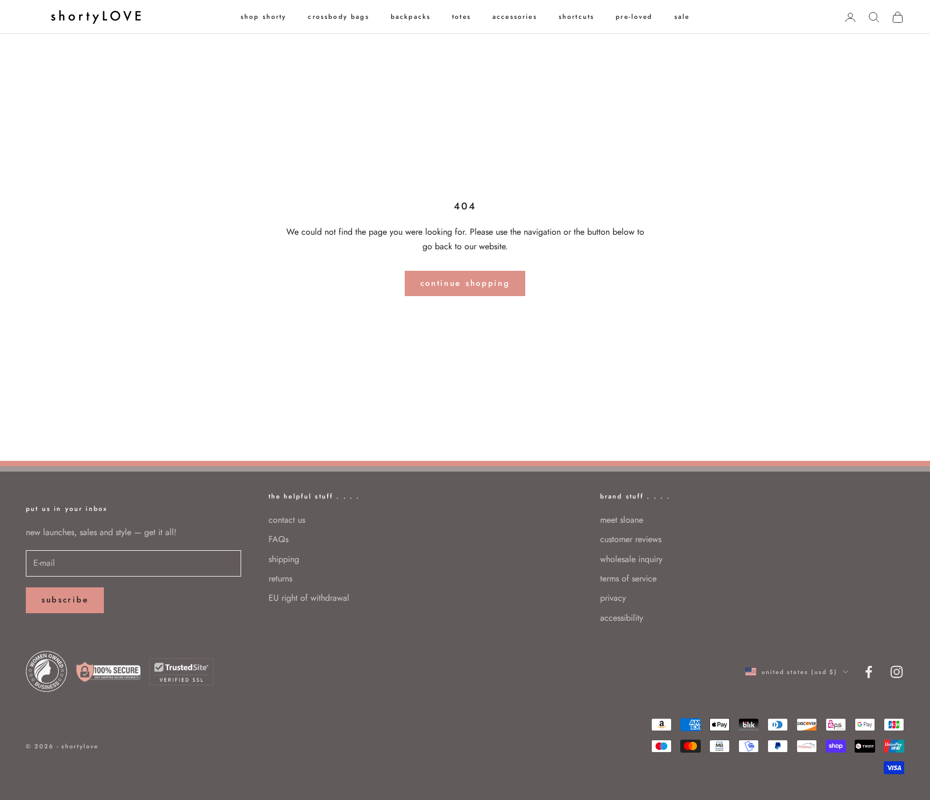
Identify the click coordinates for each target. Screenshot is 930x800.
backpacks (411, 17)
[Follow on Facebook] (868, 671)
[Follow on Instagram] (896, 671)
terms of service (628, 578)
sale (682, 17)
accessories (514, 17)
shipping (284, 559)
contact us (287, 520)
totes (461, 17)
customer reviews (630, 539)
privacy (613, 598)
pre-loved (634, 17)
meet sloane (621, 520)
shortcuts (576, 17)
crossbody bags (338, 17)
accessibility (621, 618)
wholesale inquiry (631, 559)
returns (280, 578)
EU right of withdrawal (309, 598)
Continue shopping (465, 283)
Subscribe (64, 600)
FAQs (278, 539)
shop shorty (264, 17)
